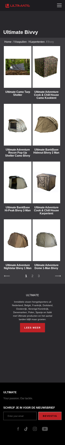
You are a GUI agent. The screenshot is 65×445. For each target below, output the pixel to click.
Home (8, 41)
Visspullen (20, 41)
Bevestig (50, 416)
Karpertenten (37, 41)
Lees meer (32, 327)
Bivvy (50, 41)
